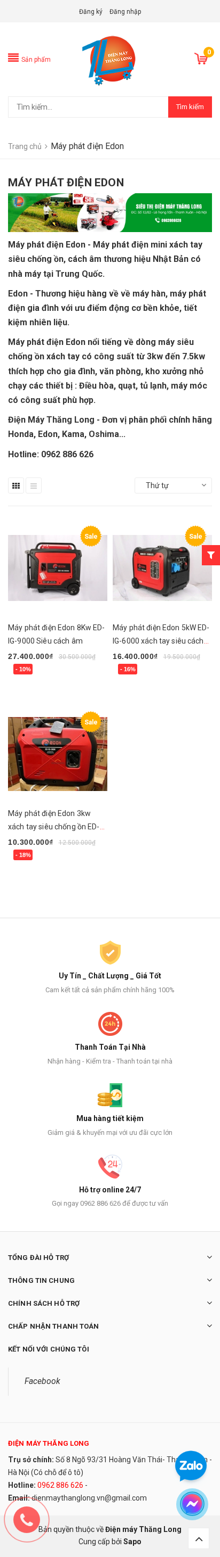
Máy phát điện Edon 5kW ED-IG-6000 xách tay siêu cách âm (161, 640)
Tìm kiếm (190, 107)
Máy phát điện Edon (46, 342)
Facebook (42, 1381)
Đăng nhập (125, 11)
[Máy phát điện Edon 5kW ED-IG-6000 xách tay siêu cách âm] (162, 568)
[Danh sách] (34, 485)
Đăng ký (91, 11)
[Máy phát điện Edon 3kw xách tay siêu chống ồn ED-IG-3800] (57, 754)
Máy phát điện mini (130, 245)
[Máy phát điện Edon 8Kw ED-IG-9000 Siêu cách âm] (57, 568)
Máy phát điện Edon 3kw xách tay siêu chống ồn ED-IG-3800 (54, 826)
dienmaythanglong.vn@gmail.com (89, 1498)
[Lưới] (16, 485)
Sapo (132, 1541)
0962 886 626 (60, 1485)
